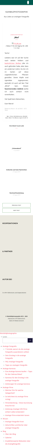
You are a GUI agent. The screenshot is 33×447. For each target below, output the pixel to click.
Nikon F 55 (11, 118)
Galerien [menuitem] (8, 438)
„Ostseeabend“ (16, 148)
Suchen (5, 337)
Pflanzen (16, 118)
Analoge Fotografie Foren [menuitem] (14, 422)
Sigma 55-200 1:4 (23, 118)
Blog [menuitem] (4, 431)
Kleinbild (25, 116)
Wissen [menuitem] (5, 419)
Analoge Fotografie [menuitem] (10, 346)
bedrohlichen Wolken (13, 63)
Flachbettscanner (18, 116)
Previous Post (16, 205)
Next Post (16, 210)
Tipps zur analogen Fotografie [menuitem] (16, 365)
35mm (11, 116)
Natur (6, 118)
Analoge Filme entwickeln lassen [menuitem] (17, 415)
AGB (10, 320)
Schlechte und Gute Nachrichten (16, 170)
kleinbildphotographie (16, 12)
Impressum (11, 318)
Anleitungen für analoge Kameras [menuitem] (17, 384)
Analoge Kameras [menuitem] (9, 368)
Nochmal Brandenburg (17, 193)
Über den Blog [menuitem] (10, 434)
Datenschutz (21, 318)
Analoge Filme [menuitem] (8, 387)
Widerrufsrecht (19, 320)
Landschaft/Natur (16, 34)
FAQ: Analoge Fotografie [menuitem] (14, 362)
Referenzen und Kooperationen (17, 292)
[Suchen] (30, 340)
